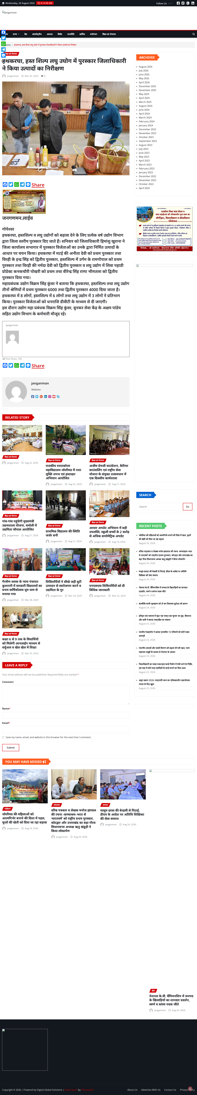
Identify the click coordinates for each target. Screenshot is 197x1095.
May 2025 (144, 94)
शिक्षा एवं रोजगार (109, 34)
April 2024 (144, 113)
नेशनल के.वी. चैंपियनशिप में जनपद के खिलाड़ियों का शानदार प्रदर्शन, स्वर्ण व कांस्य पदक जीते (171, 1000)
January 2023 (146, 172)
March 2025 (145, 102)
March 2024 (145, 117)
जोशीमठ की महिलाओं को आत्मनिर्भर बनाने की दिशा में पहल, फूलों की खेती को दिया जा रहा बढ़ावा (24, 818)
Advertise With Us (151, 1089)
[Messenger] (4, 55)
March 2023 (145, 164)
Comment (8, 682)
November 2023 (147, 133)
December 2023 (147, 129)
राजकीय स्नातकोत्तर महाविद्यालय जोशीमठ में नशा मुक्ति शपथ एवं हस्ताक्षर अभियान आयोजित (63, 471)
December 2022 (147, 176)
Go (187, 506)
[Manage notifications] (190, 1088)
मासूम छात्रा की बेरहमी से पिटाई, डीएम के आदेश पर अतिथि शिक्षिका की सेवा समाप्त (122, 814)
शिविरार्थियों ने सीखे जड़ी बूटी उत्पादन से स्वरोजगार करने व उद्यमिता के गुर (63, 585)
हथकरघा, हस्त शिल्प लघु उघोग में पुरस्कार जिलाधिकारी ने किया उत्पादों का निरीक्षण (45, 44)
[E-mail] (66, 349)
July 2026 (143, 70)
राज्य (15, 34)
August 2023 (145, 145)
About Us (132, 1089)
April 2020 (144, 188)
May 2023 (144, 156)
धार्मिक (82, 34)
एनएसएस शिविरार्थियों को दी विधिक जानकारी (107, 587)
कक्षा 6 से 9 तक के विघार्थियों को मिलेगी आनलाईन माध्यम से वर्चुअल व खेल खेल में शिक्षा (21, 643)
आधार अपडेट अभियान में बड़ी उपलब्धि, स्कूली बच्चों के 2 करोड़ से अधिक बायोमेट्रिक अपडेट (109, 532)
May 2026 (144, 78)
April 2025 (144, 98)
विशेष (60, 34)
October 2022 (146, 184)
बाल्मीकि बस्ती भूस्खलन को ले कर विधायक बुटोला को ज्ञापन (163, 603)
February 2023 (146, 168)
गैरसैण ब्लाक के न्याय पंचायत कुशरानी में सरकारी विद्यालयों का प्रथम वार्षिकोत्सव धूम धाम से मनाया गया (22, 587)
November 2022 (147, 180)
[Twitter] (4, 38)
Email (6, 723)
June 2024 (144, 109)
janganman (13, 75)
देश (25, 34)
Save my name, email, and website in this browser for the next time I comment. (48, 737)
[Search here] (194, 34)
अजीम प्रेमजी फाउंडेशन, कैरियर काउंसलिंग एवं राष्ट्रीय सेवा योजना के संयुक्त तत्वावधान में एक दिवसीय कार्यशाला (108, 471)
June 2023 (144, 152)
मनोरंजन (93, 34)
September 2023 (148, 141)
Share (38, 184)
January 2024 (146, 125)
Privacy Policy (187, 1089)
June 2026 (144, 74)
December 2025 (147, 86)
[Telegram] (4, 49)
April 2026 (144, 82)
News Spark (71, 1089)
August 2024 (145, 105)
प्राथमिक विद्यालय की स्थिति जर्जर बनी (63, 533)
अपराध (50, 34)
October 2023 (146, 137)
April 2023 (144, 160)
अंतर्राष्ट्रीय (37, 34)
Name (6, 708)
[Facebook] (4, 32)
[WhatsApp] (4, 44)
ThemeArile (87, 1089)
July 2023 (143, 149)
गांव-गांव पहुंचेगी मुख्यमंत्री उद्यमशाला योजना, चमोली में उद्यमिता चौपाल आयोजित (19, 525)
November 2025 (147, 90)
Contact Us (170, 1089)
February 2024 (146, 121)
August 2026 (145, 66)
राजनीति (70, 34)
